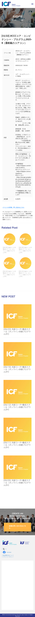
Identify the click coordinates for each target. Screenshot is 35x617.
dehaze (32, 4)
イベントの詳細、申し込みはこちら (13, 207)
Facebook (9, 552)
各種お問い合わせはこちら (17, 527)
